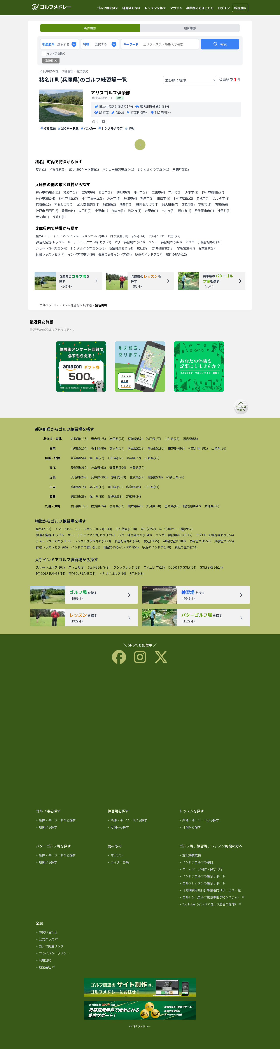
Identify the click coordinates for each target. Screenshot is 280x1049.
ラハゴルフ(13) (154, 567)
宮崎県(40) (171, 506)
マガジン (176, 8)
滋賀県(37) (137, 477)
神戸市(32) (140, 192)
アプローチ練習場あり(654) (215, 535)
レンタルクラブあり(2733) (92, 541)
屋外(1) (41, 169)
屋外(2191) (43, 529)
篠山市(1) (184, 210)
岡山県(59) (115, 487)
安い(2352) (148, 529)
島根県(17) (96, 487)
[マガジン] (140, 856)
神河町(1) (224, 210)
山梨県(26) (218, 448)
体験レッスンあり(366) (52, 547)
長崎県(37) (116, 506)
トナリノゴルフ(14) (112, 573)
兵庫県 (87, 305)
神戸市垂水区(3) (92, 198)
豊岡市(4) (68, 210)
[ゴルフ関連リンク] (68, 947)
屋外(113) (42, 236)
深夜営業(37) (207, 248)
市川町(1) (175, 192)
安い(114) (138, 236)
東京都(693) (176, 448)
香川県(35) (96, 496)
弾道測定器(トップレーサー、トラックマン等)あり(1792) (75, 535)
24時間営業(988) (174, 541)
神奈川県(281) (198, 448)
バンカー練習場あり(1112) (173, 535)
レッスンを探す (155, 8)
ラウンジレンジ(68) (126, 567)
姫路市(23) (70, 192)
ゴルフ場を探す (107, 8)
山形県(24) (171, 438)
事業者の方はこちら (200, 8)
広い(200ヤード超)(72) (164, 236)
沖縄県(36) (211, 506)
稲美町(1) (126, 204)
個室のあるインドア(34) (115, 254)
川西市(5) (163, 198)
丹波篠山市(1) (204, 210)
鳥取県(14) (78, 487)
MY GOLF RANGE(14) (50, 573)
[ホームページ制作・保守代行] (212, 870)
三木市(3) (168, 210)
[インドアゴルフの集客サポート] (212, 877)
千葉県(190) (156, 448)
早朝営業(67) (186, 248)
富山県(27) (96, 458)
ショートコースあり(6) (51, 248)
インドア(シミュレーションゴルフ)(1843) (83, 529)
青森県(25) (98, 438)
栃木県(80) (98, 448)
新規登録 (240, 8)
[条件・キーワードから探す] (68, 821)
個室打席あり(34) (121, 248)
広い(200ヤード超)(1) (84, 169)
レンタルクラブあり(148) (88, 248)
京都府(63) (118, 477)
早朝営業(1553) (200, 541)
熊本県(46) (135, 506)
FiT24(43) (137, 573)
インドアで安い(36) (81, 254)
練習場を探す (131, 8)
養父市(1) (42, 216)
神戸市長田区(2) (47, 210)
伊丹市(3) (123, 192)
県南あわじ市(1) (147, 204)
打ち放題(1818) (126, 529)
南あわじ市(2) (64, 204)
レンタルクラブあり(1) (153, 169)
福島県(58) (190, 438)
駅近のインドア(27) (148, 254)
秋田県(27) (153, 438)
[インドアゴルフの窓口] (212, 863)
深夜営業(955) (224, 541)
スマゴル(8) (76, 567)
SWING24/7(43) (99, 567)
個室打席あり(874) (127, 541)
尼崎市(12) (43, 204)
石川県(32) (115, 458)
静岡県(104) (117, 467)
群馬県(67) (116, 448)
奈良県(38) (155, 477)
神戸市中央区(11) (48, 192)
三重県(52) (137, 467)
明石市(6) (221, 204)
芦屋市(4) (113, 198)
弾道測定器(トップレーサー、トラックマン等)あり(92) (73, 242)
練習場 (75, 305)
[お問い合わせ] (68, 933)
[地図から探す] (68, 828)
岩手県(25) (116, 438)
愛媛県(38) (115, 496)
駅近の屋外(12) (176, 254)
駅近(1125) (151, 541)
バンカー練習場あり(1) (118, 169)
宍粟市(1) (151, 210)
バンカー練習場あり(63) (165, 242)
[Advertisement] (140, 735)
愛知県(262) (79, 467)
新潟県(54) (78, 458)
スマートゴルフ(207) (50, 567)
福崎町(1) (59, 216)
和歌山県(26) (175, 477)
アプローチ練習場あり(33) (203, 242)
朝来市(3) (147, 198)
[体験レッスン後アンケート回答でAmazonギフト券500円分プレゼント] (81, 366)
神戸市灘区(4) (45, 198)
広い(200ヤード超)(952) (175, 529)
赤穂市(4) (203, 198)
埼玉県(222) (136, 448)
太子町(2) (84, 210)
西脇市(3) (188, 204)
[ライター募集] (199, 366)
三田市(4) (158, 192)
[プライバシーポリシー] (68, 954)
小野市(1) (101, 210)
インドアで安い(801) (85, 547)
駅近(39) (143, 248)
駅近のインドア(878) (156, 547)
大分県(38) (153, 506)
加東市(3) (118, 210)
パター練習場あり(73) (130, 242)
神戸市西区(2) (183, 198)
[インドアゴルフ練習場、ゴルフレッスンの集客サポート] (140, 1010)
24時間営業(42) (162, 248)
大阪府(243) (79, 477)
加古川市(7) (170, 204)
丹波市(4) (130, 198)
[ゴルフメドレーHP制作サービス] (140, 987)
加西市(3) (109, 204)
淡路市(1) (134, 210)
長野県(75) (151, 458)
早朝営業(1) (181, 169)
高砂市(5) (204, 204)
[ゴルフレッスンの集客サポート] (212, 884)
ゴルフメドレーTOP (53, 305)
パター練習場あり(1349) (135, 535)
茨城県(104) (79, 448)
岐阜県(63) (98, 467)
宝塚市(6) (88, 192)
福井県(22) (133, 458)
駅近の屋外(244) (186, 547)
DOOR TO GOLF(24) (182, 567)
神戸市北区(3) (68, 198)
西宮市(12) (105, 192)
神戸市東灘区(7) (213, 192)
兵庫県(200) (99, 477)
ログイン (224, 8)
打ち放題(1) (57, 169)
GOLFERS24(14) (211, 567)
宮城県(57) (135, 438)
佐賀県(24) (98, 506)
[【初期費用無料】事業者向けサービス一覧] (212, 891)
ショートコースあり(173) (53, 541)
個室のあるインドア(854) (121, 547)
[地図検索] (140, 366)
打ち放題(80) (119, 236)
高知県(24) (133, 496)
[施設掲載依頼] (212, 856)
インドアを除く (56, 53)
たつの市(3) (221, 198)
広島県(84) (133, 487)
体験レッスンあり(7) (50, 254)
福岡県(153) (79, 506)
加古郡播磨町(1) (88, 204)
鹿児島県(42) (192, 506)
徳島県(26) (78, 496)
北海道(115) (79, 438)
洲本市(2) (191, 192)
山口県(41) (151, 487)
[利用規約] (68, 961)
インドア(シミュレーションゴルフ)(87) (80, 236)
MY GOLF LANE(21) (82, 573)
